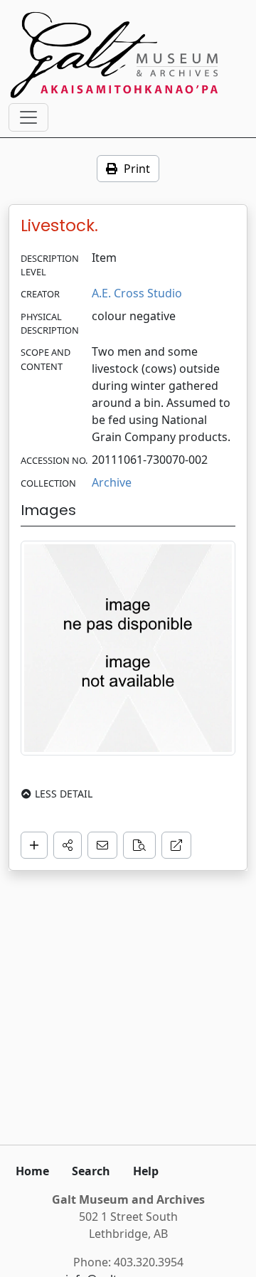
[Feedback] (102, 845)
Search (91, 1171)
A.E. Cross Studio (137, 293)
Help (146, 1171)
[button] (67, 845)
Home (32, 1171)
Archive (112, 482)
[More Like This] (139, 845)
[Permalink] (176, 845)
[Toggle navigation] (28, 117)
